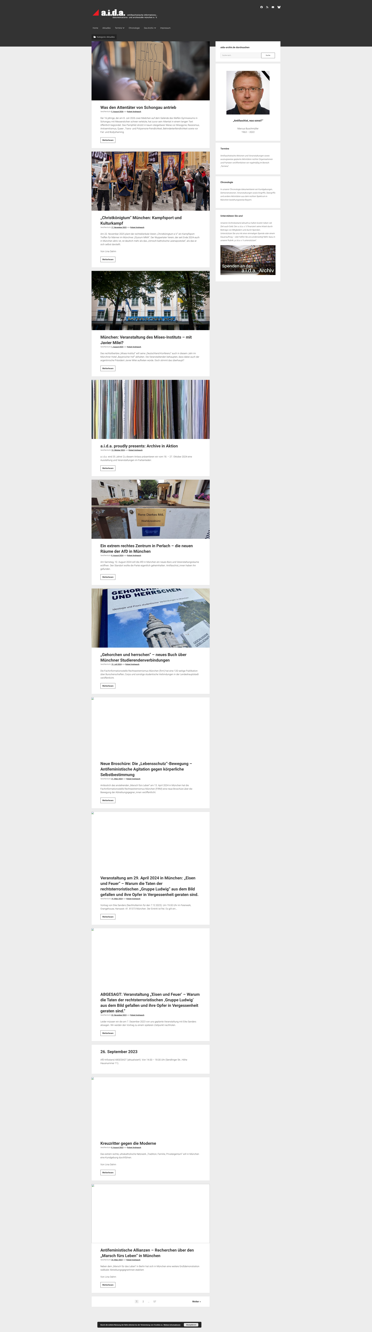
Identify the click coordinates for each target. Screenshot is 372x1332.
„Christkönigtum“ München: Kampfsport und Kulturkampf (151, 181)
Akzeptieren (191, 1324)
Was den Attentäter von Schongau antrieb (151, 70)
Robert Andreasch (134, 112)
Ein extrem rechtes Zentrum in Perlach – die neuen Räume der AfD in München (151, 509)
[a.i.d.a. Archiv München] (125, 19)
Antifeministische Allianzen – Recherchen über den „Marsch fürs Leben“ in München (151, 1213)
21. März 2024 (117, 779)
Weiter (195, 1301)
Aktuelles (106, 28)
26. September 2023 (118, 1051)
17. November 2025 (119, 227)
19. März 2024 (117, 899)
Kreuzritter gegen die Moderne (151, 1106)
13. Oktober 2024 (118, 450)
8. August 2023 (117, 1147)
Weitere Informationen (171, 1325)
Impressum (165, 28)
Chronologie (134, 28)
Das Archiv (149, 28)
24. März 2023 (117, 1260)
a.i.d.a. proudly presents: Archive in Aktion (151, 409)
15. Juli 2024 (116, 664)
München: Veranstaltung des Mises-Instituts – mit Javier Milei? (151, 300)
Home (95, 28)
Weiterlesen (108, 141)
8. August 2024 (117, 555)
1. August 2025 (117, 347)
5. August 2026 (117, 112)
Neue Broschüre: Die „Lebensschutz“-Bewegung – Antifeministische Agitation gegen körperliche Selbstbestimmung (151, 726)
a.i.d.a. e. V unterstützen (245, 240)
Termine (118, 28)
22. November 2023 (119, 1015)
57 (154, 1301)
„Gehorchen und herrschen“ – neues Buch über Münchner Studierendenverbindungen (151, 618)
